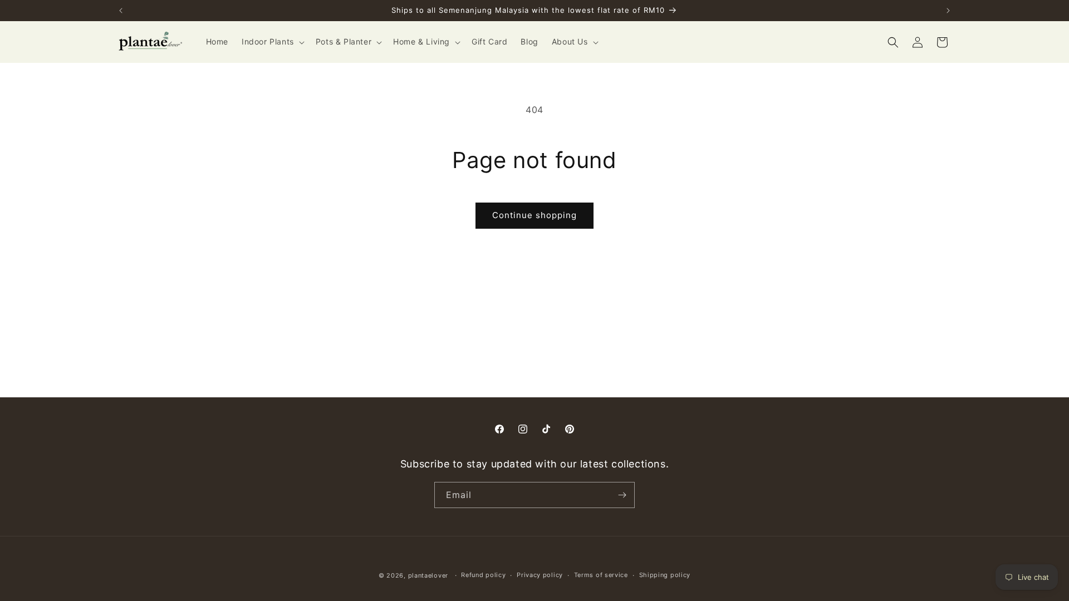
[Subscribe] (622, 495)
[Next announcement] (948, 10)
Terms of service (601, 575)
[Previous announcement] (121, 10)
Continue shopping (534, 215)
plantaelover (428, 575)
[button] (272, 41)
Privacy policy (540, 575)
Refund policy (483, 575)
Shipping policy (665, 575)
